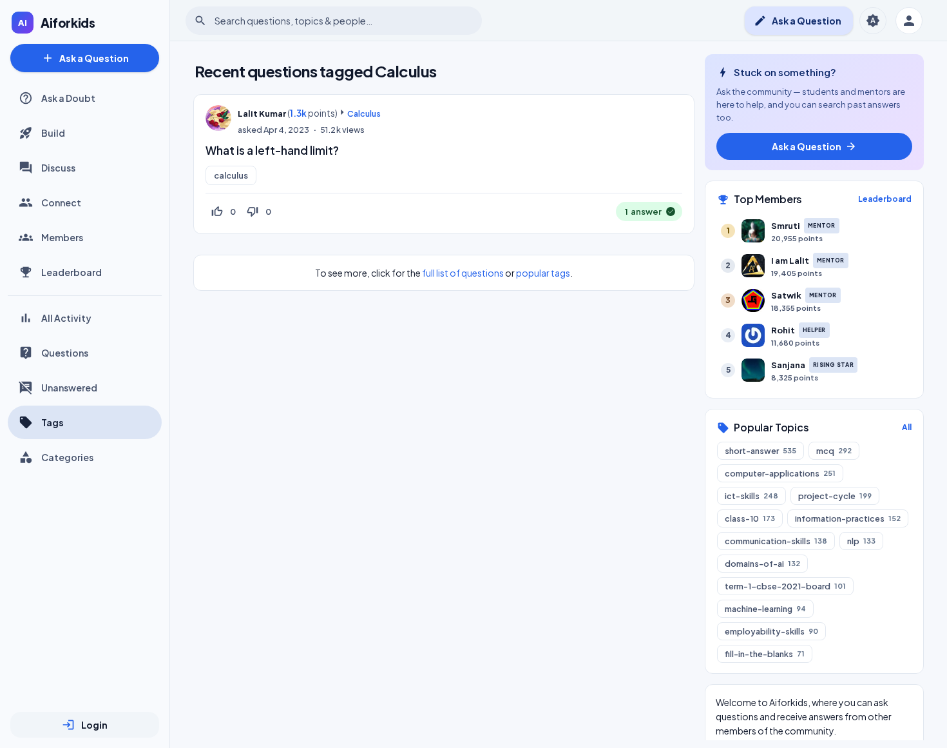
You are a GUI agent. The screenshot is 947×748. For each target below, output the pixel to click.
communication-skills (776, 541)
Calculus (364, 113)
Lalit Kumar (262, 113)
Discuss (58, 167)
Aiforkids (68, 22)
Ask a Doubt (68, 98)
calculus (231, 175)
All (907, 427)
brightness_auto (873, 21)
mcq (834, 451)
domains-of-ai (762, 563)
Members (62, 237)
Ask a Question (85, 58)
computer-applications (780, 473)
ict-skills (751, 496)
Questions (64, 353)
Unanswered (69, 387)
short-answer (760, 451)
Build (53, 133)
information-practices (848, 518)
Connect (61, 202)
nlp (861, 541)
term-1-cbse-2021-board (785, 586)
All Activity (66, 318)
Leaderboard (71, 272)
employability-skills (771, 631)
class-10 (750, 518)
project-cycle (835, 496)
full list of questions (463, 273)
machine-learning (765, 609)
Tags (52, 422)
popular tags (543, 273)
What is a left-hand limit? (272, 150)
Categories (67, 457)
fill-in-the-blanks (765, 654)
